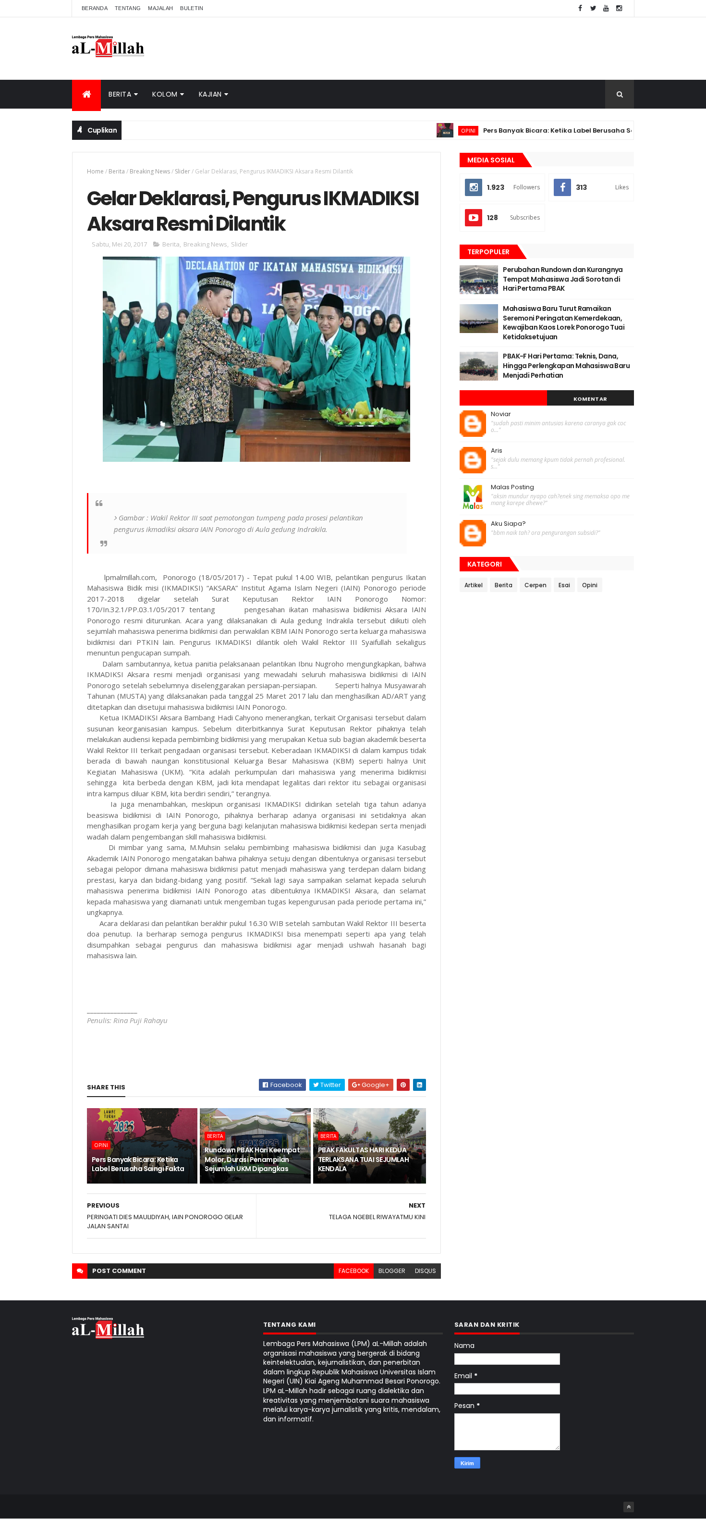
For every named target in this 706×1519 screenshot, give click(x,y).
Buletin (191, 8)
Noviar (501, 414)
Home (95, 171)
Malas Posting (512, 487)
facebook (354, 1271)
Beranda (95, 8)
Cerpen (535, 585)
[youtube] (606, 8)
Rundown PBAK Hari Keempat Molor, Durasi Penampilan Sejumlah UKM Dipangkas (252, 1159)
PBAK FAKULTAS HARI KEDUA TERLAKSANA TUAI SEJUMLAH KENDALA (363, 1159)
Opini (444, 130)
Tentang (128, 8)
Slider (182, 171)
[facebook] (580, 8)
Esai (564, 585)
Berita (120, 94)
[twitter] (593, 8)
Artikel (473, 585)
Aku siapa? (508, 524)
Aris (496, 451)
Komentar (590, 399)
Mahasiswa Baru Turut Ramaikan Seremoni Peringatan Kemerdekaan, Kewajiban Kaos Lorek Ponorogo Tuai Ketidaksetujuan (563, 323)
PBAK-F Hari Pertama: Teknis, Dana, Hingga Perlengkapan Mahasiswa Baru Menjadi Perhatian (566, 365)
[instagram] (619, 8)
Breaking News (150, 171)
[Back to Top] (628, 1507)
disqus (425, 1271)
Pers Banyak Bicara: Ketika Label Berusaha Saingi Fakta (552, 130)
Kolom (165, 94)
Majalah (160, 8)
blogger (391, 1271)
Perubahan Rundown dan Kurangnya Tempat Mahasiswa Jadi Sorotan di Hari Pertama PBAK (563, 279)
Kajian (210, 94)
